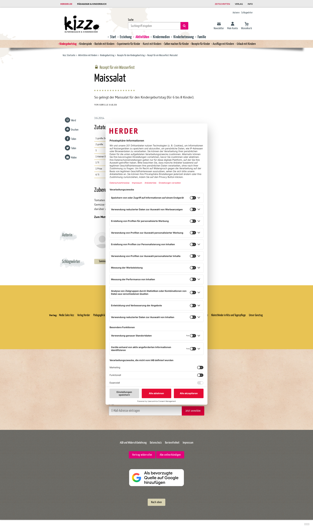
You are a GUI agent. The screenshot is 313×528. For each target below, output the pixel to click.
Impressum (188, 442)
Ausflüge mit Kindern (223, 43)
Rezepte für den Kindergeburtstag (131, 55)
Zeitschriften (222, 3)
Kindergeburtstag (68, 43)
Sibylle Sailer (108, 104)
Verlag (239, 3)
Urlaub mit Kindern (246, 43)
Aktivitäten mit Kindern (87, 55)
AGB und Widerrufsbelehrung (133, 442)
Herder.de (66, 3)
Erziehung (126, 37)
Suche (131, 19)
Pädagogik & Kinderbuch (91, 3)
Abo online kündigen (170, 455)
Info (250, 3)
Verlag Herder (83, 315)
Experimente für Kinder (128, 43)
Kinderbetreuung (183, 37)
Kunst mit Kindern (152, 43)
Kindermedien (161, 37)
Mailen (74, 157)
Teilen (73, 139)
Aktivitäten (142, 37)
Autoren (236, 12)
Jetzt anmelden (193, 410)
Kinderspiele (85, 43)
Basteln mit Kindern (104, 43)
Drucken (74, 129)
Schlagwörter (247, 12)
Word (73, 120)
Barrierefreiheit (172, 442)
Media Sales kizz (66, 315)
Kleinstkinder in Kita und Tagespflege (228, 315)
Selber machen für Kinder (176, 43)
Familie (202, 37)
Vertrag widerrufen (142, 455)
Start (113, 37)
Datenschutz (156, 442)
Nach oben (156, 502)
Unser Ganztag (256, 315)
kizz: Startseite (69, 55)
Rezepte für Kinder (201, 43)
